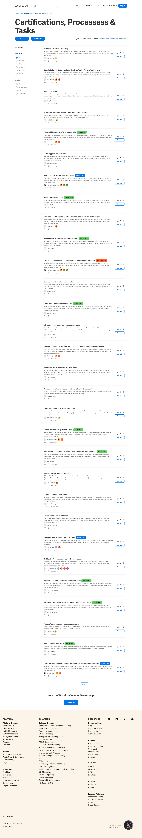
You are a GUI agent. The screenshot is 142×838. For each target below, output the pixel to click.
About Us (92, 784)
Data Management (10, 734)
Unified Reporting (10, 731)
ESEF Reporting (45, 739)
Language (89, 6)
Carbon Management (48, 731)
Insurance (7, 775)
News (90, 802)
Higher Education (10, 786)
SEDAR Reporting (46, 775)
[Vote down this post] (123, 53)
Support (91, 741)
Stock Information (95, 800)
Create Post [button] (38, 39)
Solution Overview (47, 723)
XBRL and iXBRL (46, 783)
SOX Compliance (46, 777)
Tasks (124, 39)
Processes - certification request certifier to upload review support (68, 389)
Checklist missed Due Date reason (56, 473)
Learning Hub (93, 752)
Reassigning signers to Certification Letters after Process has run (68, 602)
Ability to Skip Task (51, 91)
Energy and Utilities (11, 780)
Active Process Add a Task (53, 197)
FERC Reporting (46, 742)
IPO (40, 758)
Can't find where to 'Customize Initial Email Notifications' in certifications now (72, 70)
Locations (92, 775)
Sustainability (8, 760)
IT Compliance (45, 761)
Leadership (93, 769)
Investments (8, 778)
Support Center (19, 13)
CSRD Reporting (46, 734)
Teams (6, 752)
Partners (6, 742)
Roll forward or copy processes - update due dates (62, 580)
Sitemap (19, 823)
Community (28, 13)
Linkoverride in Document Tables (56, 516)
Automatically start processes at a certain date (60, 367)
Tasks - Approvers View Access (55, 154)
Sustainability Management (50, 780)
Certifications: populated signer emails (58, 303)
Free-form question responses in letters (58, 430)
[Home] (25, 6)
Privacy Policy (11, 823)
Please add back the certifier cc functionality (60, 132)
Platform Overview (11, 723)
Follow (20, 39)
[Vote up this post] (117, 53)
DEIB (90, 772)
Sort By (17, 80)
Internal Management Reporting (52, 756)
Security (6, 745)
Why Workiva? (9, 726)
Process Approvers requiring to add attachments (61, 624)
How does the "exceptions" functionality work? (61, 238)
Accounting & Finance (12, 754)
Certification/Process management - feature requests (63, 559)
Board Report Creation (48, 728)
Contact (91, 757)
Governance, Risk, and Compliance (53, 750)
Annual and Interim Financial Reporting (55, 726)
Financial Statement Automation (52, 747)
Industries (7, 769)
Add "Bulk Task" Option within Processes (59, 175)
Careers (91, 782)
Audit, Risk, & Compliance (13, 757)
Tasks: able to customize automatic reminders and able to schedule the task (71, 663)
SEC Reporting (45, 772)
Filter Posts (19, 53)
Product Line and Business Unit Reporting (56, 769)
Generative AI (8, 728)
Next (83, 684)
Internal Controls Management (51, 753)
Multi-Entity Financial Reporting (52, 764)
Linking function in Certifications (56, 494)
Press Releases (94, 805)
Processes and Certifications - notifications (59, 537)
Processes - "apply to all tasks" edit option (59, 408)
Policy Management (47, 767)
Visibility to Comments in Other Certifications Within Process (66, 112)
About (91, 767)
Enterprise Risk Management (51, 737)
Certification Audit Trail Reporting (56, 49)
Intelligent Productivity (12, 737)
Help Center (93, 743)
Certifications (104, 39)
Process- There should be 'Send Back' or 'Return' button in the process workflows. (74, 346)
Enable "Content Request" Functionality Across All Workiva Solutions (69, 260)
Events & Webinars (96, 731)
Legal (5, 762)
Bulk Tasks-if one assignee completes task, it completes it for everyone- (70, 451)
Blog (90, 726)
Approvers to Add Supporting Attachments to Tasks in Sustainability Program (72, 217)
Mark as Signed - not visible (54, 643)
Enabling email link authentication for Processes (61, 282)
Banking (6, 772)
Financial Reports (95, 797)
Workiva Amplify (94, 734)
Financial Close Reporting (49, 745)
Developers (93, 754)
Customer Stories (95, 728)
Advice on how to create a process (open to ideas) (62, 325)
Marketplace (8, 739)
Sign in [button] (122, 6)
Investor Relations (96, 794)
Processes (114, 39)
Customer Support (95, 746)
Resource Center (95, 723)
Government (8, 783)
